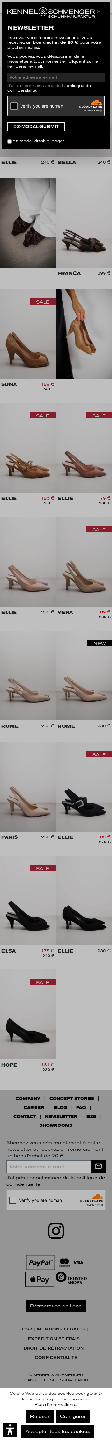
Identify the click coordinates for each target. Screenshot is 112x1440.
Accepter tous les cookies (58, 1431)
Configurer (73, 1416)
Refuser (39, 1416)
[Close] (99, 11)
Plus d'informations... (56, 1405)
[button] (10, 1430)
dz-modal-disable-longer (38, 141)
